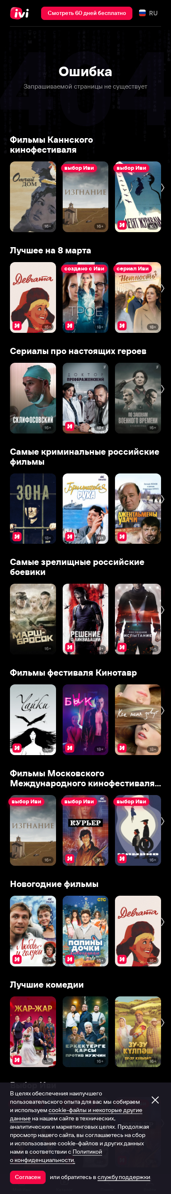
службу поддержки (124, 1177)
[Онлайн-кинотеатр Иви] (21, 13)
